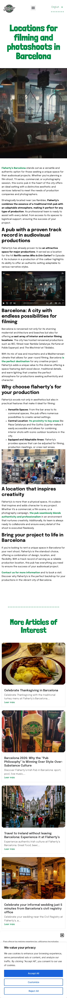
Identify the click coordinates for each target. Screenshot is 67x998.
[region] (33, 970)
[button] (62, 935)
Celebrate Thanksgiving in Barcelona (31, 690)
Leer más (9, 702)
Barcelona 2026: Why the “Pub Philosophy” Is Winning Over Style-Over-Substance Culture (33, 762)
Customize (33, 982)
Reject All (34, 991)
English (55, 7)
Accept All (33, 973)
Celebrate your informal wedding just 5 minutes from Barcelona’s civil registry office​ (33, 908)
